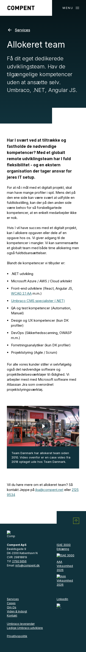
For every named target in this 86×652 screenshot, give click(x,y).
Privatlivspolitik (17, 636)
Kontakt (12, 615)
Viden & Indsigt (17, 611)
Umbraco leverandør (21, 623)
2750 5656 (19, 561)
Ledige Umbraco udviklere (25, 628)
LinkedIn (62, 599)
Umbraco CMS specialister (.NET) (38, 301)
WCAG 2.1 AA (21, 293)
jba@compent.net (49, 490)
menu (68, 8)
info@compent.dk (27, 565)
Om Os (11, 607)
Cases (11, 603)
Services (22, 30)
